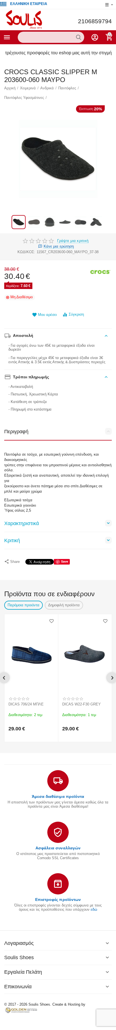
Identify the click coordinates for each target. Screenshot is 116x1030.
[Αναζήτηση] (78, 37)
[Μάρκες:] (100, 272)
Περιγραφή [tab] (16, 431)
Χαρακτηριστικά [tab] (21, 523)
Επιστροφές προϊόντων (58, 899)
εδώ (94, 909)
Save (64, 561)
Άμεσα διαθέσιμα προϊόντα (58, 796)
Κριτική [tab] (12, 540)
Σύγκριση (76, 314)
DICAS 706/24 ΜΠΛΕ (26, 704)
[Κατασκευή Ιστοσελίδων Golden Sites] (21, 1010)
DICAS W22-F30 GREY (81, 704)
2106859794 (95, 21)
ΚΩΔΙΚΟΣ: (26, 252)
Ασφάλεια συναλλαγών (57, 848)
